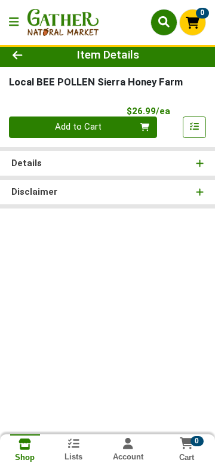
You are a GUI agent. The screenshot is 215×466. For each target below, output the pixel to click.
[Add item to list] (195, 127)
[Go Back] (34, 55)
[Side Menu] (14, 22)
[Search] (164, 22)
